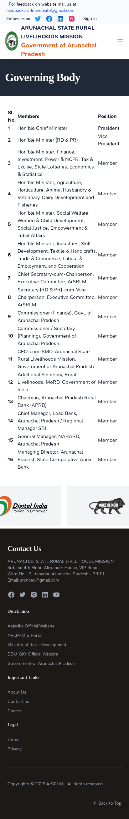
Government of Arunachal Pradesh (41, 663)
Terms (13, 739)
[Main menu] (120, 41)
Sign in (90, 18)
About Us (17, 692)
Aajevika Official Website (31, 626)
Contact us (18, 701)
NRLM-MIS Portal (25, 635)
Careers (15, 711)
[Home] (11, 41)
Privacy (15, 749)
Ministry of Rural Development (37, 644)
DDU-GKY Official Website (33, 654)
